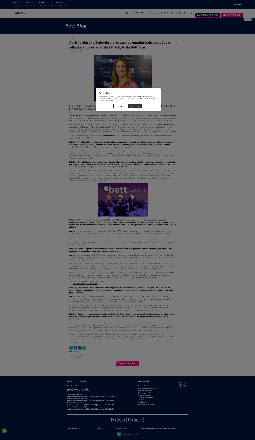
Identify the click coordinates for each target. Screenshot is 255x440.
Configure (120, 106)
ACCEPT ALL (135, 106)
